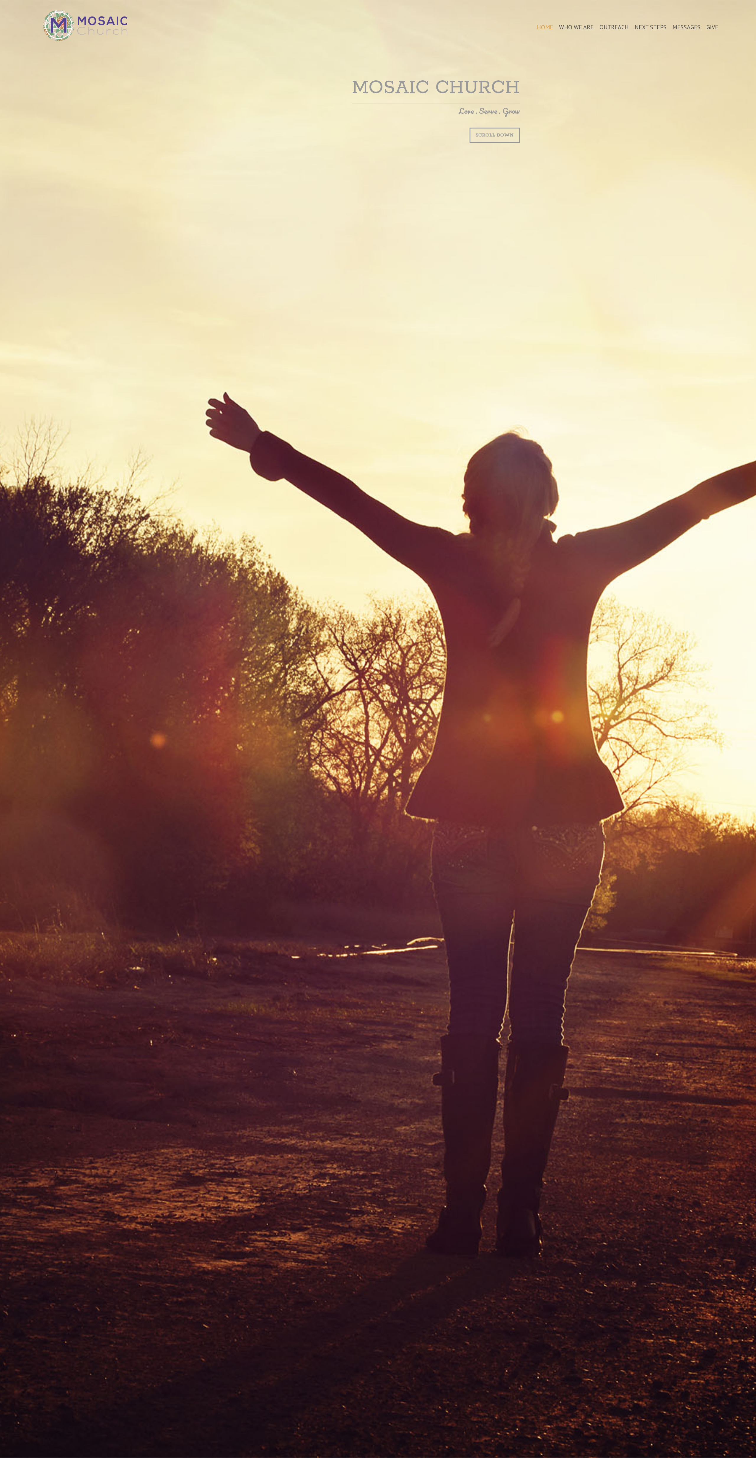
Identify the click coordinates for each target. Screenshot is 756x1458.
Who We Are (576, 27)
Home (545, 27)
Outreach (614, 27)
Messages (686, 27)
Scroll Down (495, 135)
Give (712, 27)
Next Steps (651, 27)
